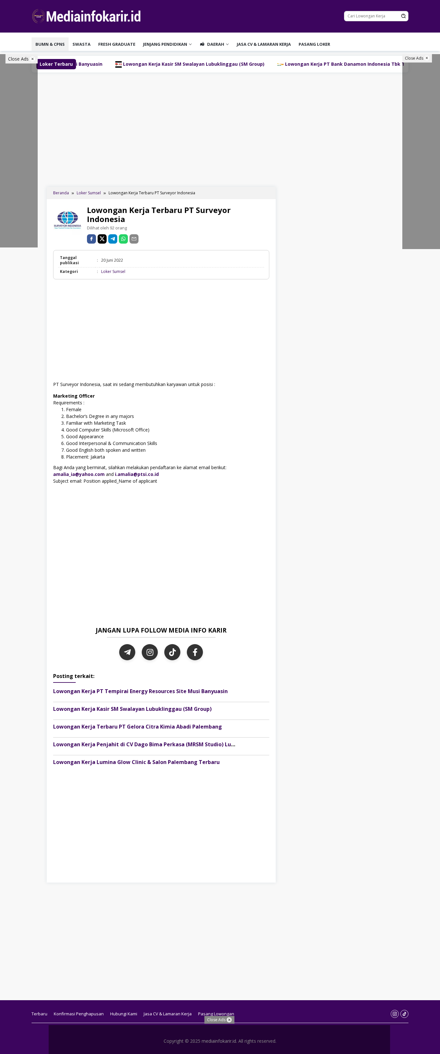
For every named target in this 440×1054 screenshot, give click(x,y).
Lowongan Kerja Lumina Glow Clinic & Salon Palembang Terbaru (136, 762)
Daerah (215, 44)
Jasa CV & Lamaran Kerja (264, 44)
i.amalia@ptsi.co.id (137, 474)
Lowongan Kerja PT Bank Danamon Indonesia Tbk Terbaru (317, 64)
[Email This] (134, 239)
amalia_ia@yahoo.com (79, 474)
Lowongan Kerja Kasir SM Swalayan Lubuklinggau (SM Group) (158, 64)
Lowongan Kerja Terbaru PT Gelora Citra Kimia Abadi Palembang (137, 726)
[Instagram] (150, 652)
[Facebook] (195, 652)
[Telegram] (112, 239)
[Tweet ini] (102, 239)
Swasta (81, 44)
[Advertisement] (220, 129)
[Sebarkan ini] (91, 239)
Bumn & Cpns (50, 44)
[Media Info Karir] (88, 16)
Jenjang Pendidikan (165, 44)
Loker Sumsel (113, 271)
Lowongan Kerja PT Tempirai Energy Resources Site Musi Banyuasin (140, 691)
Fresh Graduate (116, 44)
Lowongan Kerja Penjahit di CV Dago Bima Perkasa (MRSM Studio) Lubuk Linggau (158, 744)
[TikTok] (172, 652)
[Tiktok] (404, 1014)
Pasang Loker (314, 44)
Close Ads (19, 59)
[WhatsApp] (123, 239)
